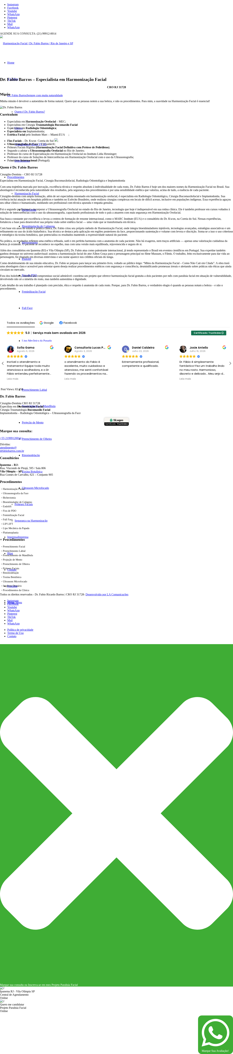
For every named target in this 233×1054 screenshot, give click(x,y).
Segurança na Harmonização (31, 520)
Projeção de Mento (12, 559)
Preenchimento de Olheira (16, 564)
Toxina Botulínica (12, 577)
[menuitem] (120, 629)
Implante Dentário (12, 586)
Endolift (7, 506)
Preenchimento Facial (14, 546)
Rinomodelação (11, 572)
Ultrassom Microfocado (15, 581)
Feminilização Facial (13, 515)
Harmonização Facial (27, 193)
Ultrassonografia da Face (15, 493)
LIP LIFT (8, 524)
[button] (47, 323)
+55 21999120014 (10, 438)
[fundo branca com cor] (36, 43)
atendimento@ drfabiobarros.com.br (12, 449)
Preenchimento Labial (14, 551)
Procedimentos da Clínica (16, 590)
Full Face (8, 519)
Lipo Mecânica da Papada (16, 528)
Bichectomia (9, 497)
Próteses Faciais (24, 504)
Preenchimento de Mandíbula (18, 555)
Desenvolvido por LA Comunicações (107, 594)
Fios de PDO (9, 510)
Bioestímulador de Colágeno (17, 502)
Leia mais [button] (12, 379)
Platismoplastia (10, 532)
